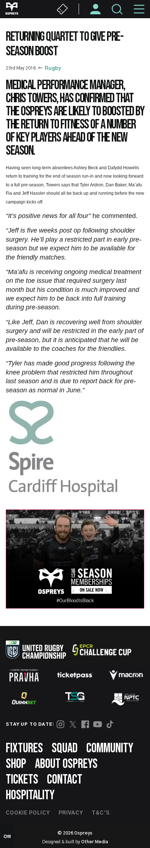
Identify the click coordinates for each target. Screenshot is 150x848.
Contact (64, 780)
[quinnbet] (24, 698)
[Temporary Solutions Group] (75, 698)
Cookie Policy (28, 813)
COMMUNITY (109, 748)
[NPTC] (126, 698)
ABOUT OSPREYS (66, 764)
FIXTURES (24, 748)
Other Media (94, 842)
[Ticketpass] (75, 675)
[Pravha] (24, 675)
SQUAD (65, 748)
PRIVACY (71, 813)
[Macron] (126, 675)
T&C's (101, 813)
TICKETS (22, 780)
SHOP (16, 764)
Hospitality (30, 795)
